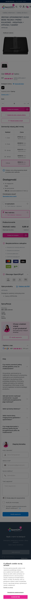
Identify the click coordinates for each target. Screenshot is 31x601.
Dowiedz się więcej (8, 587)
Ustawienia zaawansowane (15, 592)
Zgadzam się (15, 597)
